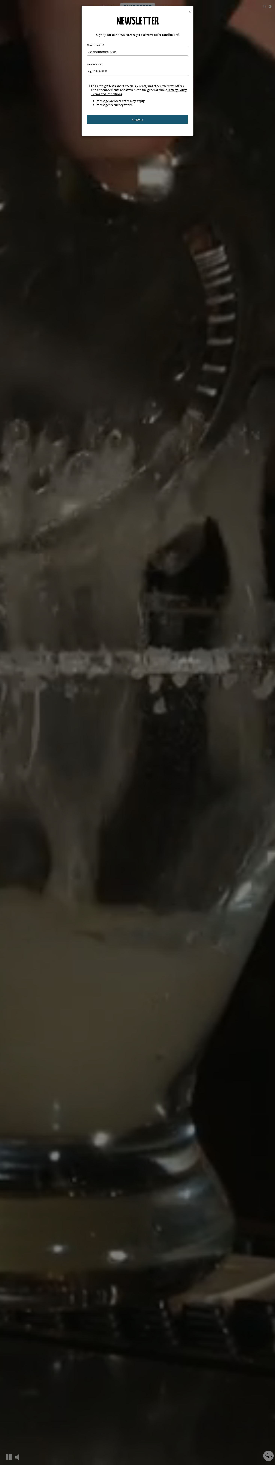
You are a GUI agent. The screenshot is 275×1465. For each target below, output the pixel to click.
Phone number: (95, 64)
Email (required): (96, 44)
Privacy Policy (177, 89)
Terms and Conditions (106, 93)
